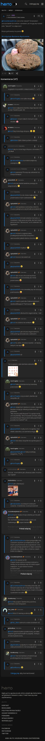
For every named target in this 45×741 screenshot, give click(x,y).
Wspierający (7, 721)
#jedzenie (15, 36)
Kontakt (5, 705)
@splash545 (15, 195)
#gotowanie (24, 36)
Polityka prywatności (11, 711)
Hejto (4, 10)
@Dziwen (13, 119)
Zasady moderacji (9, 713)
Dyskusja (18, 10)
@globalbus (15, 645)
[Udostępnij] (17, 73)
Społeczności (7, 718)
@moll (10, 108)
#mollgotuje (6, 36)
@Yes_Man (14, 623)
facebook (6, 728)
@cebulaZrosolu (16, 160)
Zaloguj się (34, 4)
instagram (6, 731)
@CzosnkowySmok (9, 21)
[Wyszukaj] (26, 4)
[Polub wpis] (42, 16)
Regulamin (6, 708)
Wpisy (11, 10)
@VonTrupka (15, 99)
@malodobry (15, 504)
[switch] (15, 4)
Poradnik (5, 716)
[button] (22, 55)
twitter (5, 733)
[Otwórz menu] (42, 4)
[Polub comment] (40, 86)
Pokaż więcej (25, 528)
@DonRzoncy (15, 667)
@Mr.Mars (14, 140)
